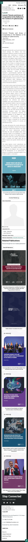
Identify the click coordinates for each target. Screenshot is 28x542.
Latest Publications (7, 233)
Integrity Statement (6, 534)
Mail (17, 25)
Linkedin (12, 25)
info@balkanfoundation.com (12, 522)
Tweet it (6, 25)
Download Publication (13, 197)
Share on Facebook (8, 29)
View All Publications (8, 247)
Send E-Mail (5, 226)
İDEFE (9, 5)
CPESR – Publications (7, 231)
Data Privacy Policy (6, 536)
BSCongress (21, 5)
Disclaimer (4, 538)
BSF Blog (14, 5)
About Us (4, 532)
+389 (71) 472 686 (8, 519)
